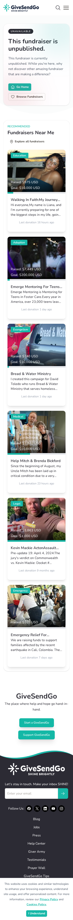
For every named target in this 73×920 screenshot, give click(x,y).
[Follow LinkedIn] (45, 808)
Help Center (36, 843)
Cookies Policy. (36, 904)
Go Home (22, 87)
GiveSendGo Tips (36, 876)
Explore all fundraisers (29, 141)
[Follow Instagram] (61, 808)
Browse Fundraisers (29, 97)
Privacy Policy (49, 899)
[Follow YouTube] (53, 808)
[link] (36, 191)
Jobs (36, 827)
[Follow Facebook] (29, 808)
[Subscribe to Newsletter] (63, 793)
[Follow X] (37, 808)
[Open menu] (66, 7)
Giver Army (36, 851)
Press (36, 835)
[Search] (58, 7)
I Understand (36, 913)
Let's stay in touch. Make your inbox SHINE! (36, 784)
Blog (36, 819)
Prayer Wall (36, 868)
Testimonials (36, 860)
